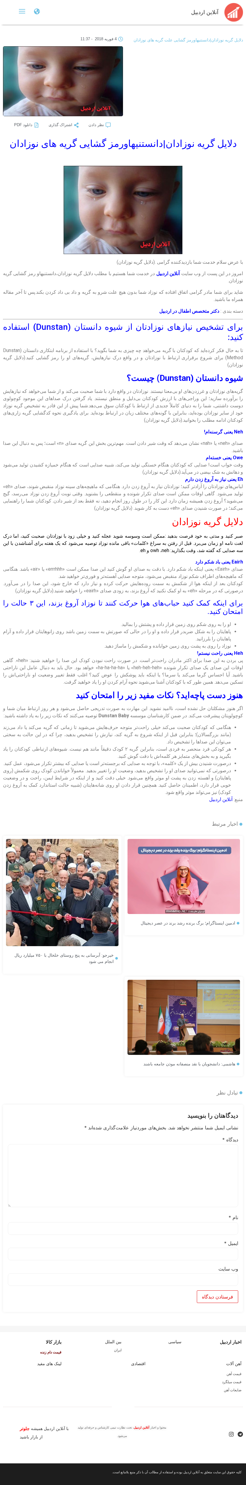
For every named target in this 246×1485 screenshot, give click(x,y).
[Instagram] (231, 1434)
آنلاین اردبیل (204, 12)
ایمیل (231, 1243)
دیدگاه (230, 1139)
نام (233, 1217)
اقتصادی (138, 1363)
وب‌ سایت (228, 1268)
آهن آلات (234, 1363)
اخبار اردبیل (231, 1341)
